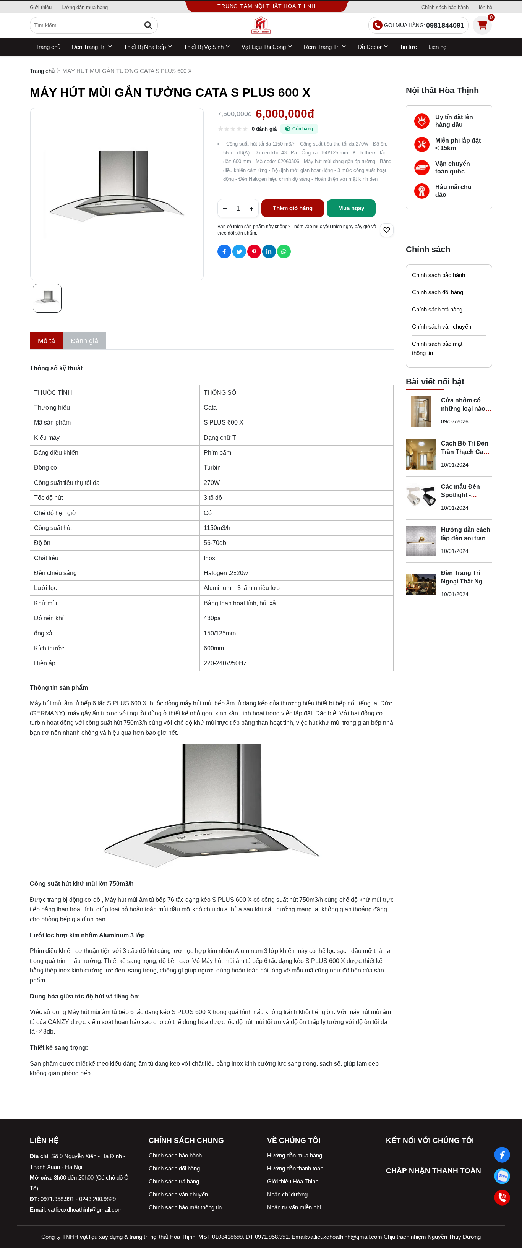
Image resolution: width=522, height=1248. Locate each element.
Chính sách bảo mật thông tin (437, 348)
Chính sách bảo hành (445, 7)
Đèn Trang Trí (89, 47)
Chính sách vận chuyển (441, 326)
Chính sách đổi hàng (437, 292)
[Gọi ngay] (502, 1197)
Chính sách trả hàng (437, 309)
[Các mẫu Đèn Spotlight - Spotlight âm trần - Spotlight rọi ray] (421, 498)
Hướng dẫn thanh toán (295, 1168)
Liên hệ (484, 7)
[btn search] (148, 25)
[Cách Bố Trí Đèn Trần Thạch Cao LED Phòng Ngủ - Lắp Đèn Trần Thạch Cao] (421, 454)
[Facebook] (502, 1154)
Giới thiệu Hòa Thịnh (292, 1181)
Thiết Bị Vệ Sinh (204, 47)
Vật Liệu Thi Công (264, 47)
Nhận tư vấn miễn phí (294, 1207)
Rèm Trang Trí (322, 47)
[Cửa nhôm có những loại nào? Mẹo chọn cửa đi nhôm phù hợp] (421, 411)
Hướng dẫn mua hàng (83, 7)
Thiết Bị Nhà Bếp (145, 47)
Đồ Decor (370, 47)
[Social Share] (224, 251)
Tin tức (408, 47)
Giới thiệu (41, 7)
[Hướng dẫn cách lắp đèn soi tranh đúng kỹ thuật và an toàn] (421, 541)
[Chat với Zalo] (502, 1176)
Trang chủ (48, 47)
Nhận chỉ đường (287, 1194)
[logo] (261, 25)
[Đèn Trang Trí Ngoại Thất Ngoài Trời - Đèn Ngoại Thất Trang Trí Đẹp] (421, 584)
